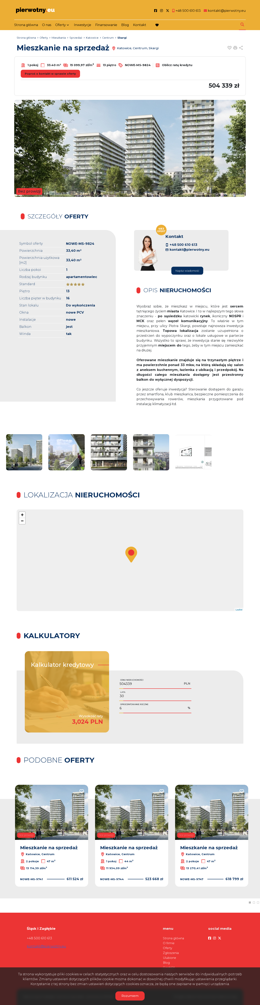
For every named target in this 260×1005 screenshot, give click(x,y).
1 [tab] (250, 902)
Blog (125, 25)
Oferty (60, 25)
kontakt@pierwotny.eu (189, 250)
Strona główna (26, 25)
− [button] (22, 520)
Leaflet (239, 609)
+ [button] (22, 514)
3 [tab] (258, 902)
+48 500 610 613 (183, 245)
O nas (46, 25)
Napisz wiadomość (187, 270)
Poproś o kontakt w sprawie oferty (50, 73)
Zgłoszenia (171, 953)
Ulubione (169, 958)
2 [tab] (254, 902)
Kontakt (139, 25)
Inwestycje (82, 25)
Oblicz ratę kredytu (176, 65)
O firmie (168, 943)
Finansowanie (106, 25)
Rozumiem (130, 996)
